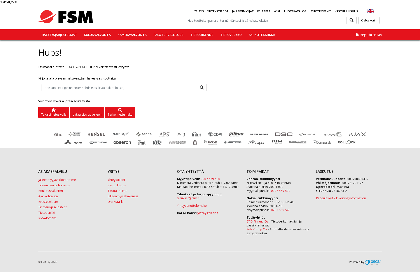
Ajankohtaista (48, 196)
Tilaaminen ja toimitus (54, 185)
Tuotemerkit (321, 11)
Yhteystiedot (218, 11)
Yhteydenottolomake (192, 205)
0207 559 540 (280, 210)
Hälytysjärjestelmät (59, 35)
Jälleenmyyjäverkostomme (57, 180)
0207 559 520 (280, 191)
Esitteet (263, 11)
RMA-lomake (47, 218)
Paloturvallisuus (168, 35)
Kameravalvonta (132, 35)
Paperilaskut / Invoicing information (341, 198)
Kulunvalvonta (97, 35)
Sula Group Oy (257, 229)
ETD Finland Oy (257, 221)
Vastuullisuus (346, 11)
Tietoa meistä (117, 191)
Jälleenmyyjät (243, 11)
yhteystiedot (208, 213)
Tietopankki (46, 212)
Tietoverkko (231, 35)
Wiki (277, 11)
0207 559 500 (210, 179)
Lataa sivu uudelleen (87, 114)
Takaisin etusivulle (53, 114)
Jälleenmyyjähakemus (123, 196)
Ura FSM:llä (116, 202)
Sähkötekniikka (262, 35)
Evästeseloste (48, 202)
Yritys (199, 11)
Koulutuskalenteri (50, 191)
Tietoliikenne (201, 35)
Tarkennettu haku (120, 114)
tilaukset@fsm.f (188, 198)
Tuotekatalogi (295, 11)
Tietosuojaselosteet (52, 207)
